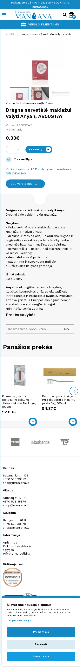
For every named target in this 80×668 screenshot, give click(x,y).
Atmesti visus (41, 656)
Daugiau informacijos (19, 620)
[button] (71, 43)
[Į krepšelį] (33, 422)
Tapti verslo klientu (23, 184)
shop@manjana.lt (16, 483)
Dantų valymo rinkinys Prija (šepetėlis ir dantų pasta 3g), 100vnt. (58, 400)
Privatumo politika (16, 553)
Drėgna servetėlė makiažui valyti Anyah (45, 34)
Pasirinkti (41, 644)
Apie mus (10, 542)
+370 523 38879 (14, 479)
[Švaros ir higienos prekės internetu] (28, 14)
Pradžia (10, 34)
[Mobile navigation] (4, 15)
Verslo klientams (43, 24)
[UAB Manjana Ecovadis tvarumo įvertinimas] (12, 577)
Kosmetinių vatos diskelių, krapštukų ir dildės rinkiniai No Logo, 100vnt (19, 401)
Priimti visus (41, 632)
